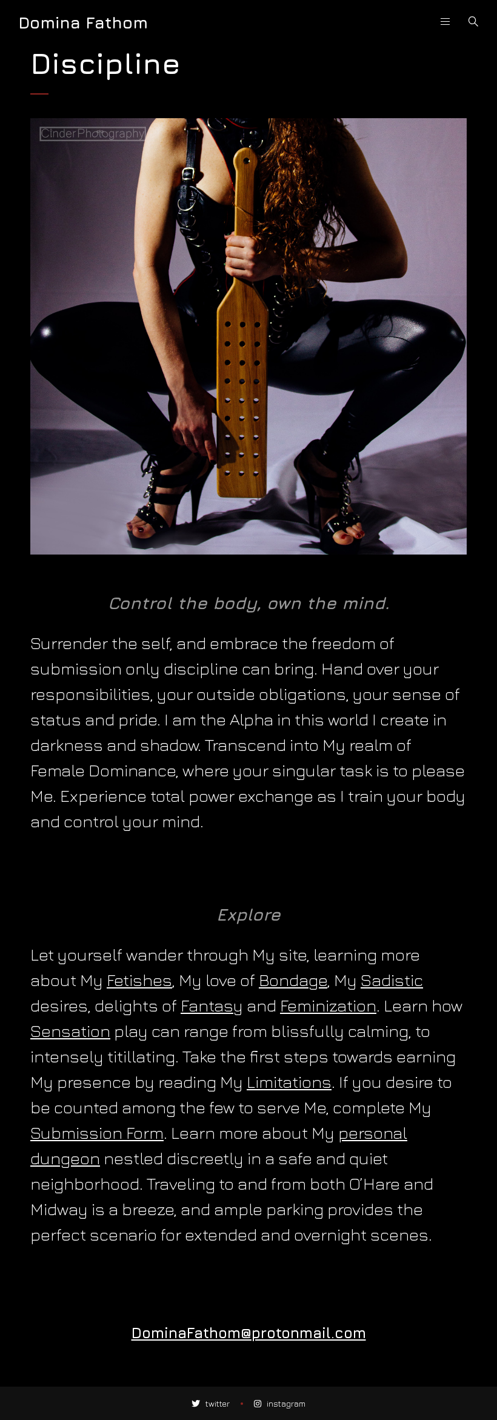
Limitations (289, 1082)
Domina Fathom (83, 22)
